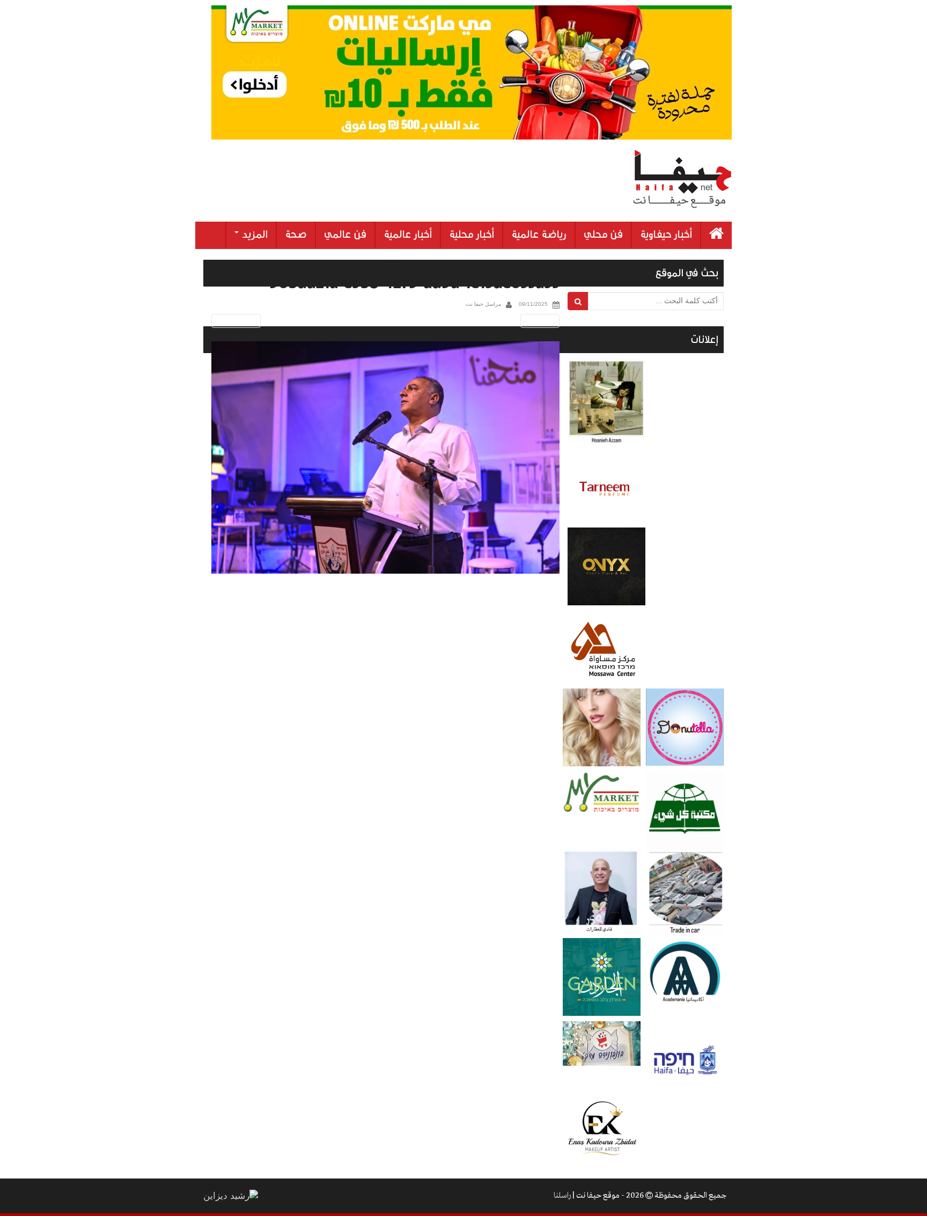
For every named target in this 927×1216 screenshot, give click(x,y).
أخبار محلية (471, 234)
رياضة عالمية (538, 234)
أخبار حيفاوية (666, 234)
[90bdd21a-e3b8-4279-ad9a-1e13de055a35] (385, 457)
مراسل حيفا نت (483, 304)
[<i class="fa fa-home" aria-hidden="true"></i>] (716, 235)
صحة (296, 234)
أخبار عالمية (408, 234)
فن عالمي (345, 234)
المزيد (254, 234)
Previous (234, 321)
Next (541, 321)
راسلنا (562, 1195)
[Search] (578, 301)
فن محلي (603, 234)
